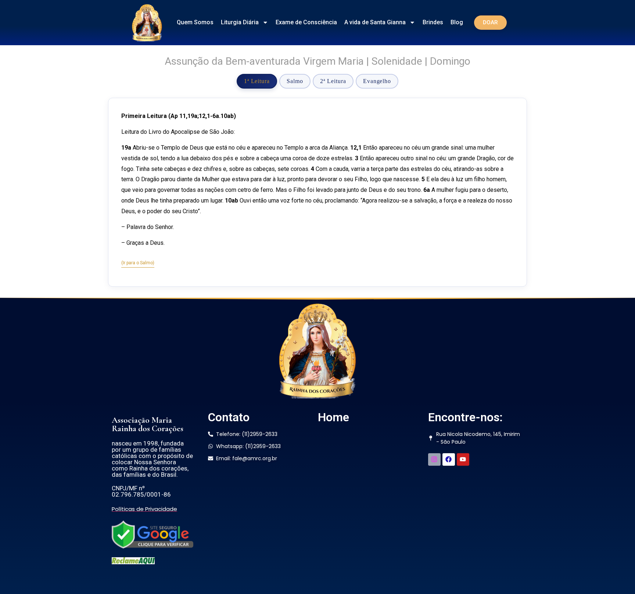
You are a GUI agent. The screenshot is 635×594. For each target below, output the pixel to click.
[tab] (257, 81)
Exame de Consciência (306, 22)
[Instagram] (434, 459)
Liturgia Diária (240, 22)
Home (333, 417)
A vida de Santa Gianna (375, 22)
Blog (457, 22)
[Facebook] (448, 459)
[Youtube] (463, 459)
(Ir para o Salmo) (137, 262)
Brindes (433, 22)
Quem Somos (195, 22)
